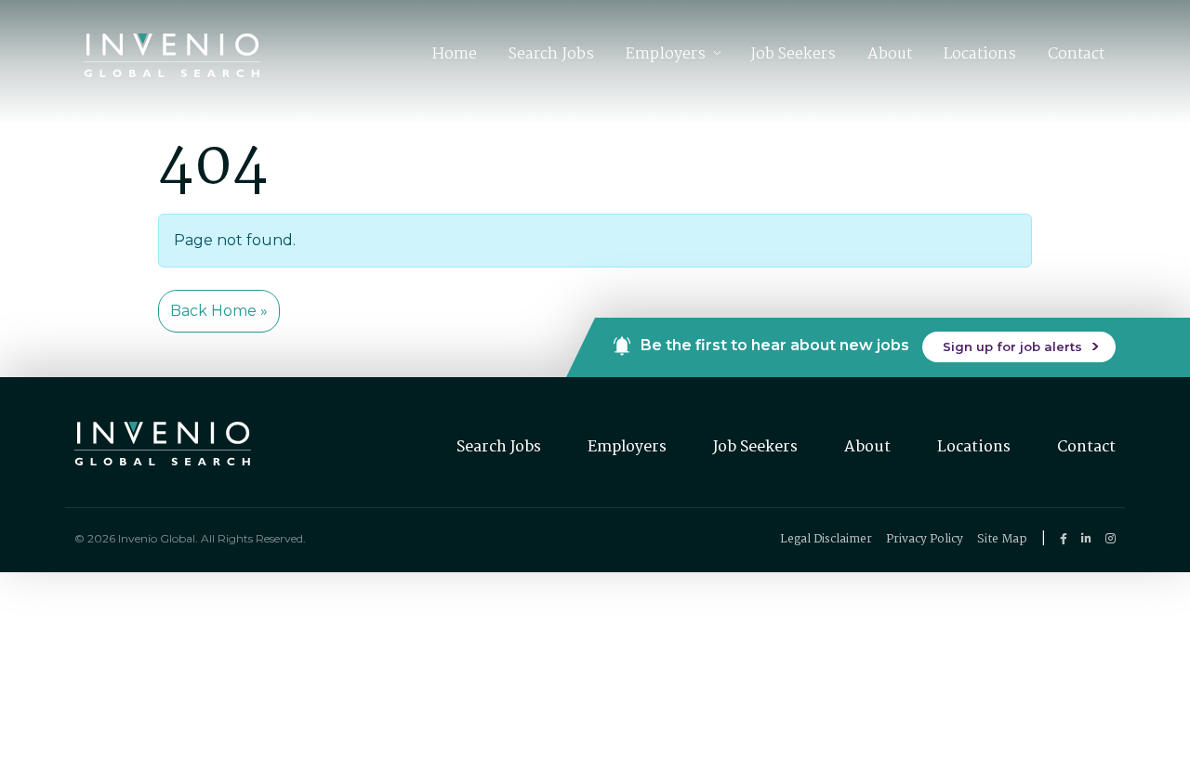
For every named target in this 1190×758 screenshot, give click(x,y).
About (889, 54)
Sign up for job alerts (1012, 346)
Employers (666, 54)
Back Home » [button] (219, 311)
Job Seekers (793, 54)
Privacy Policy (924, 539)
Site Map (1002, 539)
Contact (1076, 54)
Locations (980, 54)
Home (454, 54)
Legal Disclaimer (826, 539)
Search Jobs (551, 54)
